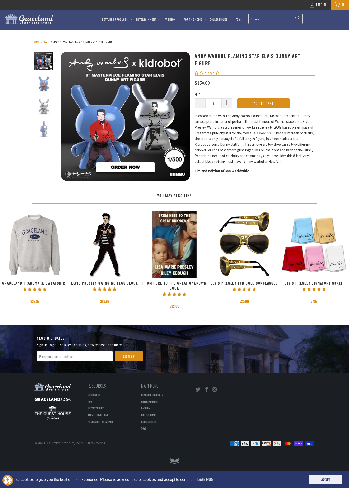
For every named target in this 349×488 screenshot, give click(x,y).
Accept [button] (325, 479)
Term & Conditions (98, 415)
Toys (239, 19)
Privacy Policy (96, 408)
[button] (207, 73)
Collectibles (219, 19)
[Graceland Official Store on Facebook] (206, 389)
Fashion (170, 19)
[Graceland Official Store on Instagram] (214, 389)
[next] (183, 116)
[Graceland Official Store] (30, 19)
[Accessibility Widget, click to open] (7, 480)
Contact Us (94, 394)
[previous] (68, 116)
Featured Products (115, 19)
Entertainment (146, 19)
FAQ (90, 401)
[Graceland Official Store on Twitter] (198, 389)
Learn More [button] (205, 479)
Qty (198, 94)
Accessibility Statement (101, 422)
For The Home (193, 19)
